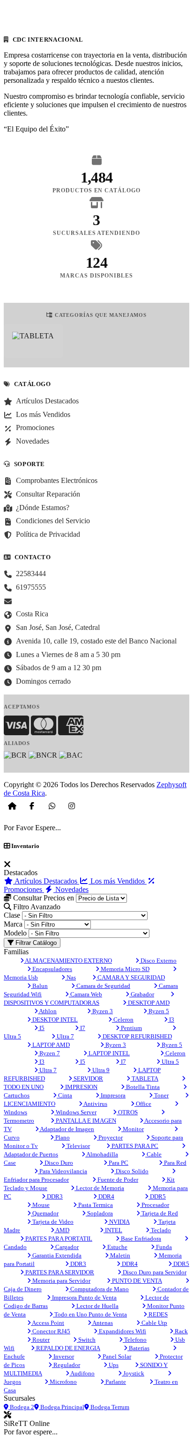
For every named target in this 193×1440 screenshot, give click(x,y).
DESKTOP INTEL (54, 1019)
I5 (41, 1027)
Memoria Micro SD (124, 968)
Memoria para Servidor (60, 1280)
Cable (153, 1154)
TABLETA (144, 1078)
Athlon (47, 1011)
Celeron (123, 1019)
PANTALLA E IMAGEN (85, 1120)
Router (40, 1339)
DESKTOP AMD (148, 1002)
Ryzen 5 (158, 1011)
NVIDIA (119, 1221)
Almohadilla (101, 1154)
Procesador (154, 1204)
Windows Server (75, 1112)
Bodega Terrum (109, 1407)
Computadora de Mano (99, 1289)
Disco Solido (131, 1171)
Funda (163, 1246)
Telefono (135, 1339)
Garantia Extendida (56, 1255)
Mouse (40, 1204)
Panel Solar (116, 1356)
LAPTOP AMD (50, 1044)
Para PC (117, 1162)
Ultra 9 (100, 1070)
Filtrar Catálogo (35, 942)
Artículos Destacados (46, 881)
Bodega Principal (61, 1407)
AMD (61, 1230)
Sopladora (99, 1213)
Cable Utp (153, 1322)
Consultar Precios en (42, 898)
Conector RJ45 (50, 1331)
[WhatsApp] (52, 805)
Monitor (132, 1129)
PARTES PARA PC (134, 1145)
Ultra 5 (169, 1061)
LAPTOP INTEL (108, 1053)
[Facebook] (31, 805)
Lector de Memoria (99, 1187)
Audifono (82, 1373)
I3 (171, 1019)
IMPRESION (80, 1086)
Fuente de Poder (117, 1179)
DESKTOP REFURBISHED (136, 1036)
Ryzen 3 (102, 1011)
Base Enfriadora (140, 1238)
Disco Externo (158, 960)
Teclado (160, 1230)
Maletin (119, 1255)
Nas (70, 977)
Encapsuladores (51, 968)
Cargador (66, 1246)
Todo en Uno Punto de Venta (90, 1314)
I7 (82, 1027)
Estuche (116, 1246)
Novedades (71, 889)
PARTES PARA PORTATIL (58, 1238)
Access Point (47, 1322)
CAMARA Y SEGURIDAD (130, 977)
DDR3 (54, 1196)
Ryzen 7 (49, 1053)
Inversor (63, 1356)
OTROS (127, 1112)
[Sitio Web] (12, 805)
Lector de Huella (97, 1305)
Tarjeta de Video (52, 1221)
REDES (157, 1314)
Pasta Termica (95, 1204)
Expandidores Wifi (121, 1331)
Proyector (110, 1137)
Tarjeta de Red (159, 1213)
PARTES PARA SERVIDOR (59, 1272)
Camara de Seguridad (102, 985)
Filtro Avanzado (35, 907)
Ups (113, 1364)
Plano (62, 1137)
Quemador (45, 1213)
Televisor (77, 1145)
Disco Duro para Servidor (153, 1272)
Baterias (138, 1348)
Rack (180, 1331)
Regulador (66, 1364)
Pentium (130, 1027)
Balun (39, 985)
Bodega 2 (21, 1407)
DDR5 (157, 1196)
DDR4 (105, 1196)
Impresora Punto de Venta (84, 1297)
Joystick (133, 1373)
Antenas (102, 1322)
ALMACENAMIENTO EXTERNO (68, 960)
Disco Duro (58, 1162)
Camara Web (85, 994)
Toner (161, 1095)
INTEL (113, 1230)
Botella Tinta (142, 1086)
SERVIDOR (87, 1078)
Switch (86, 1339)
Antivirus (94, 1103)
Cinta (64, 1095)
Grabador (141, 994)
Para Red (174, 1162)
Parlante (115, 1381)
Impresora (112, 1095)
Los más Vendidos (118, 881)
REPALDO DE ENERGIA (67, 1348)
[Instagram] (71, 805)
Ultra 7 (64, 1036)
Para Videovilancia (62, 1171)
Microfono (62, 1381)
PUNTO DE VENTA (136, 1280)
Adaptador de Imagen (66, 1129)
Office (142, 1103)
